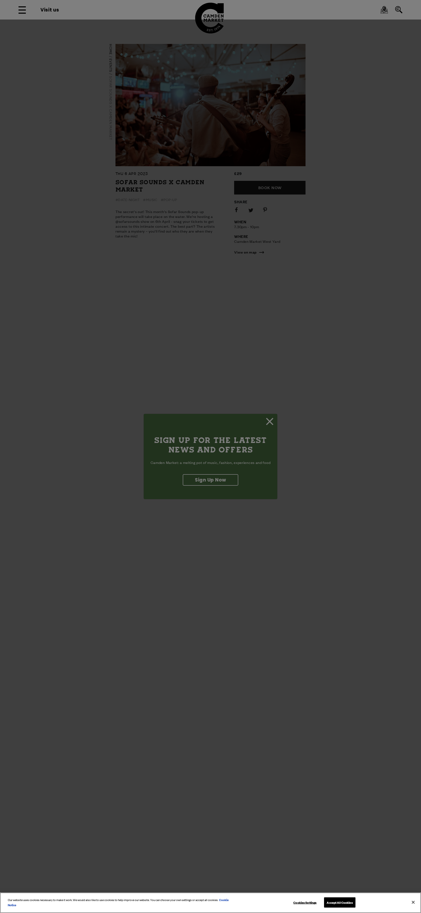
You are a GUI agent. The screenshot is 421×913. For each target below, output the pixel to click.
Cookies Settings (304, 902)
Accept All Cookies (340, 902)
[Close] (413, 902)
